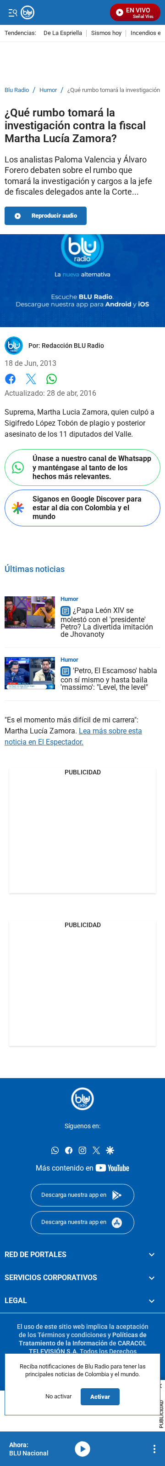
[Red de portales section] (152, 1255)
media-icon (82, 1449)
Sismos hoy (106, 33)
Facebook (10, 384)
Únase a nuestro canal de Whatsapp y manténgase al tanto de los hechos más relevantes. (92, 467)
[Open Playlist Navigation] (154, 1449)
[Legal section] (152, 1301)
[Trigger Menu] (13, 12)
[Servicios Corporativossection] (152, 1278)
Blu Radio (17, 90)
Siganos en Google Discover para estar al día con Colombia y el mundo (87, 508)
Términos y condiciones (72, 1335)
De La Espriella (63, 33)
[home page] (82, 1098)
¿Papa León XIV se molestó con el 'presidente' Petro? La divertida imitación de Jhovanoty (106, 622)
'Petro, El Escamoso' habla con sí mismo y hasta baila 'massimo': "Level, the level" (108, 679)
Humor (48, 90)
